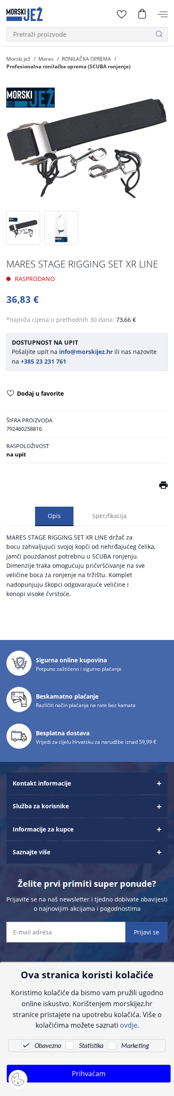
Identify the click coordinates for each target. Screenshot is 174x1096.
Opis (54, 516)
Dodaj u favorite (40, 393)
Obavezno (48, 1046)
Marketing (135, 1046)
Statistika (91, 1046)
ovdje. (129, 1024)
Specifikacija (109, 516)
